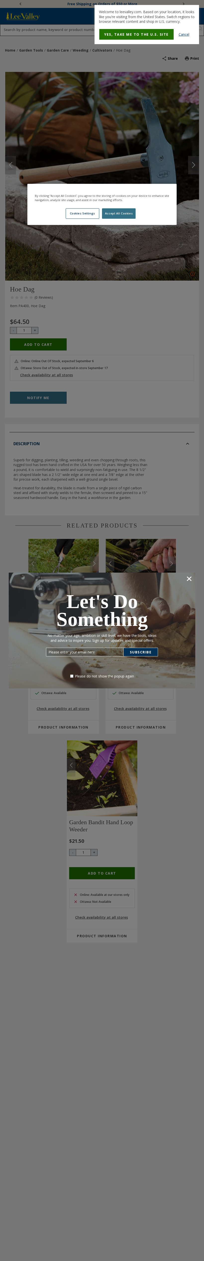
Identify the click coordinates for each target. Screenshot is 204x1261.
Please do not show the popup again (104, 676)
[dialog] (147, 24)
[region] (102, 204)
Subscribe (141, 652)
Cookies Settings (82, 213)
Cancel (184, 34)
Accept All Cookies (119, 213)
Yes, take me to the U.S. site (136, 34)
